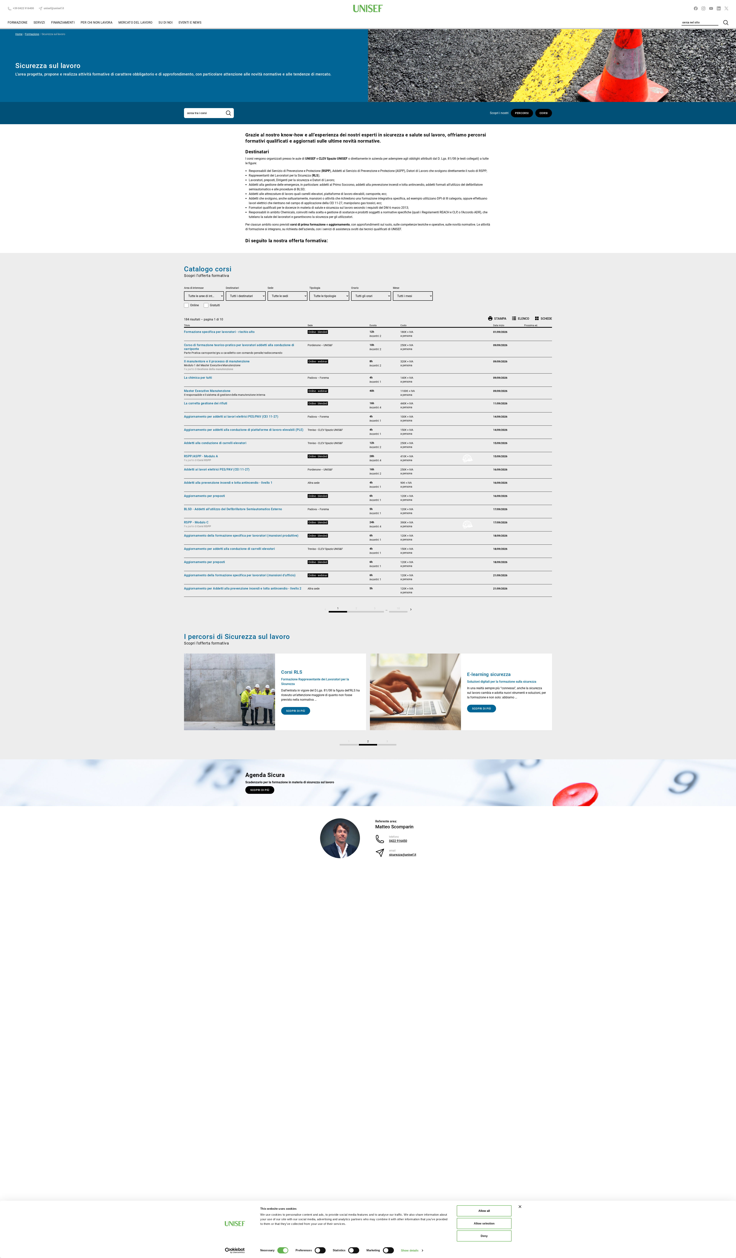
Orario (355, 287)
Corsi (544, 113)
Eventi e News (190, 22)
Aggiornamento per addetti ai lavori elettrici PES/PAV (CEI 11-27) (231, 416)
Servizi (39, 22)
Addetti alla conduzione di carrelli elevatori (215, 443)
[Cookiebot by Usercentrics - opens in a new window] (235, 1250)
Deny (484, 1235)
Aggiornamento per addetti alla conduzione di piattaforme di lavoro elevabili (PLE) (244, 430)
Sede (270, 287)
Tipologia (314, 287)
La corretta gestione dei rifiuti (205, 403)
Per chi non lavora (96, 22)
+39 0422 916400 (23, 8)
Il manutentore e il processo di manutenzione (217, 361)
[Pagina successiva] (410, 609)
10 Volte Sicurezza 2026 (493, 676)
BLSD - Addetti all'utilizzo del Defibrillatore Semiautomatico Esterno (233, 509)
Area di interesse (194, 287)
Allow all (484, 1210)
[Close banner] (520, 1206)
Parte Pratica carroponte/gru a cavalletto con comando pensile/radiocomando (233, 352)
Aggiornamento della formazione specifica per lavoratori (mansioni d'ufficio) (240, 575)
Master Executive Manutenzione (207, 391)
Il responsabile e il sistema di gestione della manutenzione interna (224, 394)
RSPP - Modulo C (196, 522)
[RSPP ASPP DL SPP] (229, 692)
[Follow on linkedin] (719, 8)
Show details (409, 1250)
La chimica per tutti (198, 377)
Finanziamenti (63, 22)
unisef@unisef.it (53, 8)
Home (18, 34)
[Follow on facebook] (696, 8)
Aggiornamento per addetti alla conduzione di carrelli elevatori (229, 549)
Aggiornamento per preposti (204, 496)
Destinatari (232, 287)
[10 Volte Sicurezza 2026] (415, 692)
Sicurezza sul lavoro (53, 34)
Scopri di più (259, 790)
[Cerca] (726, 22)
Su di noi (165, 22)
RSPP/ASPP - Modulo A (201, 456)
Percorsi (522, 113)
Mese (396, 287)
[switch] (320, 1250)
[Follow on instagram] (703, 8)
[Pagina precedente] (325, 609)
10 (398, 608)
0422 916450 (398, 841)
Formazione (17, 22)
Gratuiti (215, 305)
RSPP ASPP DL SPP (302, 672)
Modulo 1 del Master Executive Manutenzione (212, 365)
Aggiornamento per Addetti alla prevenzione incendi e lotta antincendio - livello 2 (242, 588)
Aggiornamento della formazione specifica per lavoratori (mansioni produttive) (241, 535)
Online (194, 305)
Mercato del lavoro (135, 22)
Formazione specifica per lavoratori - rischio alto (219, 332)
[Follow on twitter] (726, 8)
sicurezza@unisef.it (402, 854)
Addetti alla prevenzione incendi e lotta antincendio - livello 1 (228, 482)
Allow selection (484, 1223)
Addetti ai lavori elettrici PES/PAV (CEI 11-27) (217, 469)
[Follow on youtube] (711, 8)
